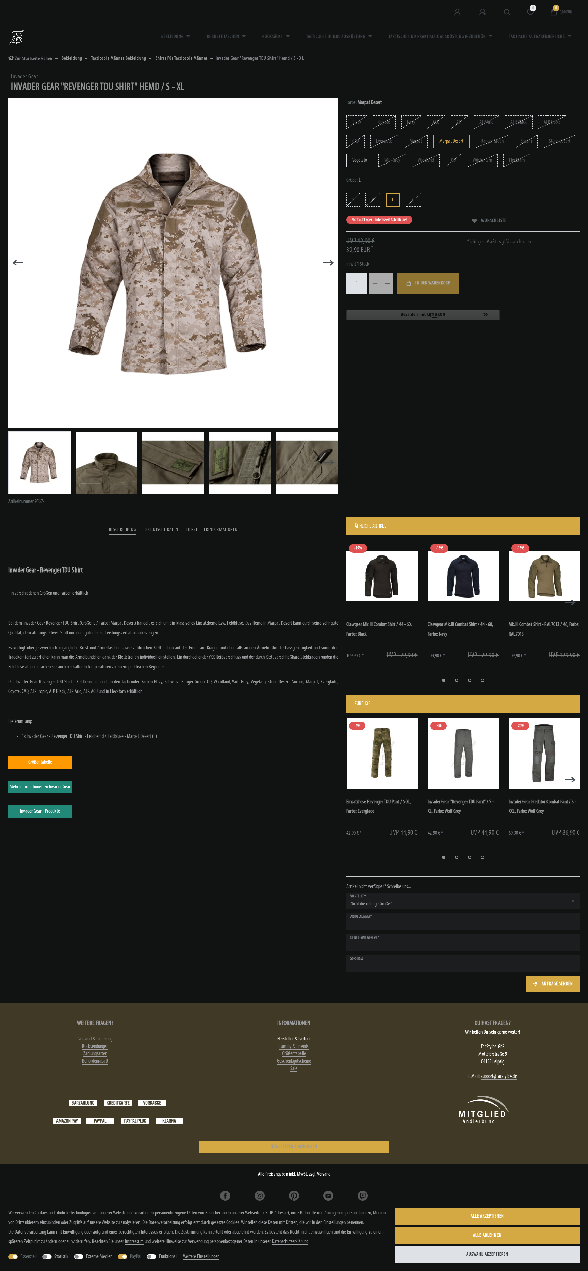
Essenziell (28, 1256)
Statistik (61, 1256)
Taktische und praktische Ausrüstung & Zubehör (438, 37)
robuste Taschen (223, 37)
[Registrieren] (483, 12)
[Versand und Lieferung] (169, 1121)
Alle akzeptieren (487, 1216)
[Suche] (507, 12)
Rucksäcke (273, 37)
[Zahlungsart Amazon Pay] (67, 1121)
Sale (293, 1068)
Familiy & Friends (294, 1046)
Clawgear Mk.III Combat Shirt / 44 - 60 (460, 629)
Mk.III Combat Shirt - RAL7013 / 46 (544, 629)
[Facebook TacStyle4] (225, 1196)
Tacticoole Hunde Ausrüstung (336, 37)
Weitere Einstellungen (201, 1256)
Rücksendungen (95, 1046)
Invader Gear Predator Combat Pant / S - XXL (542, 806)
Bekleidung (173, 37)
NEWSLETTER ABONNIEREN (294, 1146)
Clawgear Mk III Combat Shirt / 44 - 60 (379, 629)
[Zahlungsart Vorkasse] (152, 1103)
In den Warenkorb (433, 283)
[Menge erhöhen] (375, 283)
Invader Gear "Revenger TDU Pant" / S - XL (461, 806)
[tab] (122, 530)
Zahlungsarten (95, 1053)
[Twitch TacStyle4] (362, 1196)
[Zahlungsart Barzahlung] (83, 1103)
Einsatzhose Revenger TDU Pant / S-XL (378, 806)
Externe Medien (99, 1256)
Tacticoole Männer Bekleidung (118, 58)
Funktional (168, 1256)
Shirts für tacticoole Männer (181, 58)
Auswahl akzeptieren (487, 1254)
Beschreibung (122, 529)
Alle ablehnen (487, 1235)
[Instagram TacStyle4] (260, 1196)
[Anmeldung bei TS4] (458, 12)
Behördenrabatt (95, 1061)
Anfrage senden (557, 984)
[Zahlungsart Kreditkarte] (118, 1103)
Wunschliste (493, 220)
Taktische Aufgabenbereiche (537, 37)
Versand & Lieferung (95, 1039)
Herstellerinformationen (212, 529)
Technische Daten (161, 529)
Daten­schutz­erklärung (290, 1241)
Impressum (134, 1241)
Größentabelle (294, 1053)
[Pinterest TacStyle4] (294, 1196)
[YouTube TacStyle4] (328, 1196)
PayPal (135, 1256)
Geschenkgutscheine (294, 1061)
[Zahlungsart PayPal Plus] (135, 1121)
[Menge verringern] (387, 283)
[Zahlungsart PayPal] (100, 1121)
